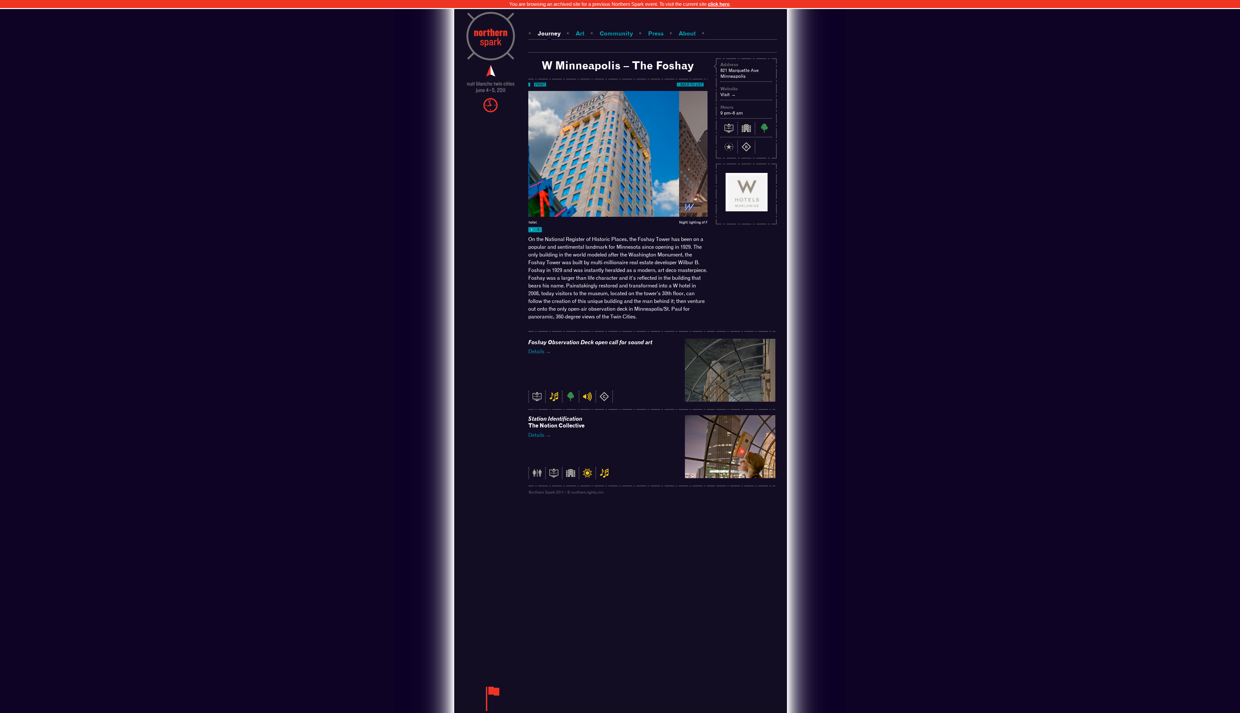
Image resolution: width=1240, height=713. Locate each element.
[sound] (587, 399)
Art (580, 33)
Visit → (728, 94)
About (687, 33)
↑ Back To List (690, 84)
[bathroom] (537, 476)
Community (616, 33)
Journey (549, 33)
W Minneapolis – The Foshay (618, 65)
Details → (539, 351)
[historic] (537, 399)
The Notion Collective (556, 422)
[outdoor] (570, 399)
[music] (554, 399)
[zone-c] (604, 399)
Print (540, 84)
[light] (587, 476)
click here (718, 4)
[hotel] (570, 476)
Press (656, 33)
